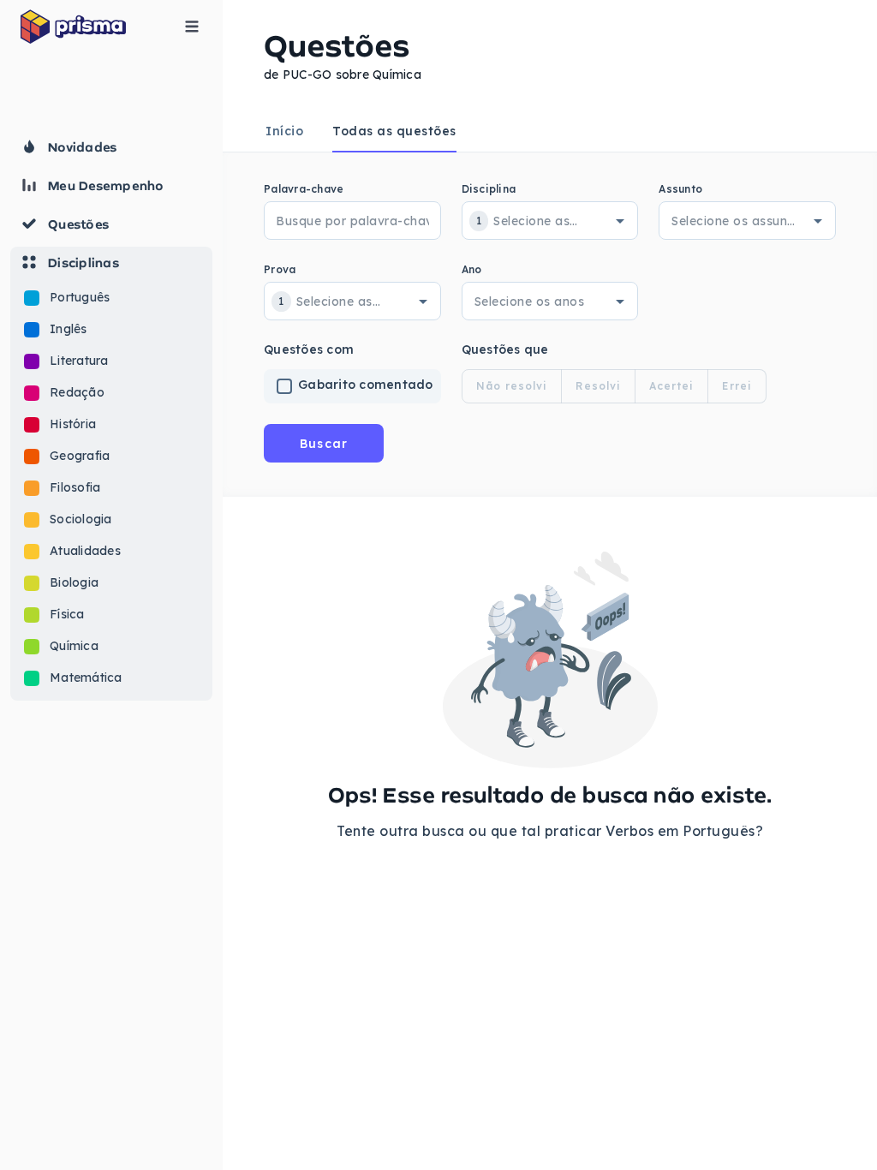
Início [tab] (284, 131)
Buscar (324, 443)
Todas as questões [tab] (394, 131)
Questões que (505, 349)
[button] (111, 474)
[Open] (620, 221)
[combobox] (535, 220)
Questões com (309, 349)
